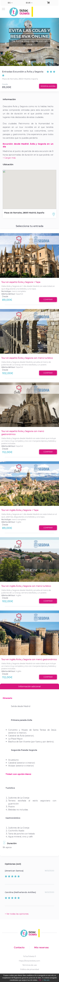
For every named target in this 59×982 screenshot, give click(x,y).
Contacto (19, 947)
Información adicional (29, 686)
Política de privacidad (29, 969)
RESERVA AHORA (48, 86)
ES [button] (9, 2)
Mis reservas (41, 947)
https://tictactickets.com (29, 961)
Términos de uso (29, 965)
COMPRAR (48, 299)
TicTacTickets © (29, 956)
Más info (46, 980)
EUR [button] (28, 2)
